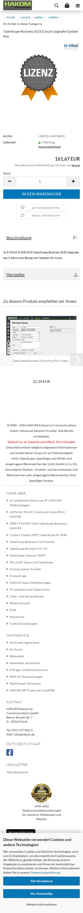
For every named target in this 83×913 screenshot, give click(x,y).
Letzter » (54, 17)
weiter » (39, 17)
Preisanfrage (18, 576)
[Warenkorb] (67, 5)
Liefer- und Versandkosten (27, 596)
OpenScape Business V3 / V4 (28, 548)
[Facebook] (10, 754)
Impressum (17, 617)
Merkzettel (17, 656)
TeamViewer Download (25, 683)
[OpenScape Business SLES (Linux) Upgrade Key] (41, 74)
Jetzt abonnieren (17, 772)
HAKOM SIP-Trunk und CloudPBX (32, 690)
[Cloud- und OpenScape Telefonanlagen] (16, 5)
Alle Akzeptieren (41, 881)
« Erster (10, 17)
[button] (9, 181)
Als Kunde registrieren (24, 642)
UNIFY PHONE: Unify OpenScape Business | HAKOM (39, 526)
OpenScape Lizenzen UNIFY (28, 555)
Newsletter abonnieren (25, 663)
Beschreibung (18, 237)
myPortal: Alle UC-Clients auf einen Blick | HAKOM (37, 514)
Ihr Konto (16, 649)
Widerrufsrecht (20, 603)
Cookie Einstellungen (23, 623)
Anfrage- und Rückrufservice (29, 670)
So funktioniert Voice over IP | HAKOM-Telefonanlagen (36, 503)
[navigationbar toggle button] (77, 5)
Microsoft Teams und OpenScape (31, 562)
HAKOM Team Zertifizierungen (30, 582)
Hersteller (15, 274)
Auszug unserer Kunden (25, 569)
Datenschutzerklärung (45, 872)
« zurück (24, 17)
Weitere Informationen (41, 904)
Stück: (7, 173)
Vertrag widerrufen (20, 832)
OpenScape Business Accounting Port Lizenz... (41, 360)
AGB (13, 610)
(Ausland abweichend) (49, 146)
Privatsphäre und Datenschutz (30, 589)
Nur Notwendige (41, 893)
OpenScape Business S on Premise (32, 542)
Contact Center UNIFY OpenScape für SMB (38, 535)
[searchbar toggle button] (56, 5)
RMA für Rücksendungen (26, 676)
